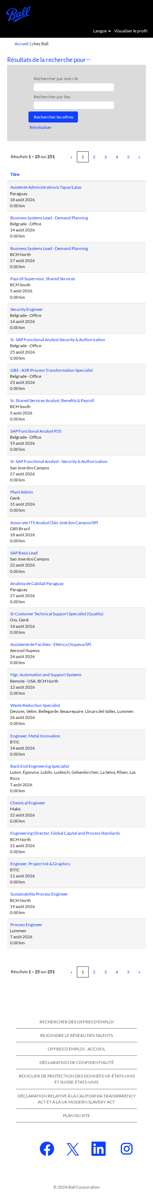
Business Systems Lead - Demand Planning (49, 217)
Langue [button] (100, 30)
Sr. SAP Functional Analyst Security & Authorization (57, 339)
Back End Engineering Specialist (39, 766)
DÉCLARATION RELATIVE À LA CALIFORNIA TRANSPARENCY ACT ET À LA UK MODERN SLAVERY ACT (76, 1099)
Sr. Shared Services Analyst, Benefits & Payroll (52, 400)
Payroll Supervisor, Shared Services (42, 278)
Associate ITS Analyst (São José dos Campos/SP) (54, 522)
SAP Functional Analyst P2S (35, 431)
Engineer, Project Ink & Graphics (40, 863)
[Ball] (16, 13)
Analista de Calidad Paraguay (37, 583)
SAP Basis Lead (24, 552)
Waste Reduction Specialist (35, 705)
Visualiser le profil (130, 30)
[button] (144, 14)
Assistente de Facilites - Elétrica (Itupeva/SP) (50, 644)
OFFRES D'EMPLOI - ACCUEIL (76, 1049)
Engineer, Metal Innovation (35, 736)
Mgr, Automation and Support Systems (45, 674)
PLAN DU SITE (76, 1115)
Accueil (21, 43)
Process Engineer (26, 924)
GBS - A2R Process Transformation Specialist (51, 370)
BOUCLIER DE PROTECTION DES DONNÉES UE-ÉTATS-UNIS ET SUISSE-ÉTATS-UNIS (77, 1079)
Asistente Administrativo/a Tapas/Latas (45, 187)
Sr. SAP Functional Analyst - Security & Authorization (58, 461)
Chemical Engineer (27, 802)
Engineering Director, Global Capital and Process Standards (65, 833)
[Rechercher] (126, 13)
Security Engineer (26, 309)
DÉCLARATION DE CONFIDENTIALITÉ (76, 1062)
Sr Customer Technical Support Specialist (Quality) (57, 613)
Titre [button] (14, 174)
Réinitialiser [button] (41, 127)
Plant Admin (21, 492)
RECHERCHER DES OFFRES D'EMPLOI (76, 1021)
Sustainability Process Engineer (39, 894)
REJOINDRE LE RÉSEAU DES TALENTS (76, 1035)
